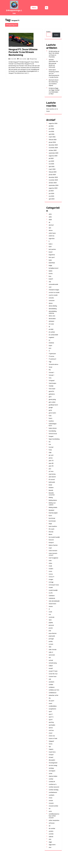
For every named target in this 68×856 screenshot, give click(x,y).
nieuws (51, 606)
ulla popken (52, 760)
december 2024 (53, 177)
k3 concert (52, 479)
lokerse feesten (53, 545)
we (49, 808)
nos (50, 614)
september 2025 (53, 153)
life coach (51, 529)
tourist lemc (52, 752)
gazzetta (51, 391)
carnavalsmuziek (53, 284)
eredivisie (51, 343)
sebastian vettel (53, 695)
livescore (51, 540)
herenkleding (52, 431)
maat (50, 548)
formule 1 (51, 375)
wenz (50, 811)
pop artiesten (53, 633)
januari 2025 (52, 174)
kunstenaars (52, 521)
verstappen (52, 771)
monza (51, 574)
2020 (50, 219)
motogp (51, 582)
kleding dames (53, 500)
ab (49, 222)
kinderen (51, 487)
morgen (51, 579)
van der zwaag (53, 765)
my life (51, 593)
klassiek (51, 490)
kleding (51, 497)
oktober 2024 (53, 182)
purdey (51, 641)
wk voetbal (52, 828)
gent (50, 396)
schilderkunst (52, 692)
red (50, 657)
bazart (50, 252)
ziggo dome (52, 844)
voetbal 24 (52, 781)
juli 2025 (51, 158)
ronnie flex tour (53, 674)
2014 (50, 214)
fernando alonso (53, 364)
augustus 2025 (53, 156)
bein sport (52, 257)
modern (51, 568)
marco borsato (53, 550)
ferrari (50, 367)
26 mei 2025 (13, 58)
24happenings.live (11, 25)
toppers (51, 749)
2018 (50, 217)
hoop (50, 450)
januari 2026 (52, 142)
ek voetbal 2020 (53, 335)
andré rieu (51, 236)
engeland (51, 337)
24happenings (33, 58)
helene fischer (53, 428)
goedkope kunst (53, 405)
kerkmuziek (52, 482)
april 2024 (51, 199)
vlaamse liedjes (53, 776)
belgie (50, 265)
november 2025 (53, 147)
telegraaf (51, 741)
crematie (51, 298)
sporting (51, 722)
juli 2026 (51, 126)
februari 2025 (52, 172)
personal (51, 625)
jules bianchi (52, 477)
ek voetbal (52, 332)
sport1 (50, 719)
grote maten (52, 413)
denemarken (52, 318)
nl (49, 609)
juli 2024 (51, 191)
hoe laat (51, 447)
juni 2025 (51, 161)
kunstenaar (52, 518)
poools (51, 628)
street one (52, 736)
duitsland (51, 321)
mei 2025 (51, 164)
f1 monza (51, 356)
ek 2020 (51, 329)
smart (50, 703)
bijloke (50, 271)
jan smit (51, 455)
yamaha (51, 831)
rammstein (52, 655)
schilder (51, 684)
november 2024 (53, 180)
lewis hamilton (53, 526)
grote (50, 410)
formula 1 (51, 372)
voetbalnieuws (53, 792)
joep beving (52, 474)
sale (50, 679)
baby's (50, 244)
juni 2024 (51, 193)
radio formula (52, 649)
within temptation (54, 820)
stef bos (51, 730)
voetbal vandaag (53, 789)
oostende (51, 617)
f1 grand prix (52, 353)
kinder (50, 485)
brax (50, 276)
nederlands (52, 598)
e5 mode (51, 324)
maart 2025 (52, 169)
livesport (51, 542)
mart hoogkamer (53, 558)
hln (50, 442)
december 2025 (53, 145)
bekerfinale (52, 263)
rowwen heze (52, 676)
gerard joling (52, 399)
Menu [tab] (34, 8)
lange (50, 523)
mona (50, 571)
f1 (49, 351)
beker (50, 260)
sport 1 (51, 714)
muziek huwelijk (53, 590)
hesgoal (51, 436)
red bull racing (53, 663)
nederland (51, 595)
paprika (51, 622)
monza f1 (51, 576)
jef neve (51, 471)
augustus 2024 (53, 188)
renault (51, 668)
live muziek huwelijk (54, 537)
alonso (51, 230)
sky (50, 698)
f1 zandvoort (52, 359)
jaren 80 (51, 463)
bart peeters (52, 249)
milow (50, 563)
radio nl (51, 652)
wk (49, 826)
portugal (51, 639)
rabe (50, 647)
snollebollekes (53, 706)
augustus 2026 (53, 123)
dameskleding (53, 308)
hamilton (51, 421)
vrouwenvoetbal (53, 806)
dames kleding (53, 306)
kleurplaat (51, 510)
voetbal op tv (52, 784)
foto (50, 378)
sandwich (51, 682)
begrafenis (52, 254)
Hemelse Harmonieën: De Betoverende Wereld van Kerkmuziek (53, 63)
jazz (50, 468)
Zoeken (48, 31)
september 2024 (53, 185)
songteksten (52, 709)
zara (50, 839)
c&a (50, 281)
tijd (50, 746)
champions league (54, 289)
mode (50, 566)
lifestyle (51, 532)
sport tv (51, 717)
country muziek (53, 295)
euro (50, 348)
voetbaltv (51, 795)
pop (50, 630)
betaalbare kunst (53, 268)
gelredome (52, 394)
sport (50, 711)
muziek (51, 587)
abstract (51, 225)
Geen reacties (23, 58)
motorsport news (54, 585)
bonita (50, 273)
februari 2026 (52, 139)
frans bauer (52, 388)
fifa (50, 370)
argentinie (51, 238)
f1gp (50, 361)
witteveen (52, 823)
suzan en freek (53, 738)
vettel (50, 773)
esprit (50, 345)
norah (50, 612)
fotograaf (51, 380)
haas (50, 415)
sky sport (51, 700)
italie (50, 452)
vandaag (51, 768)
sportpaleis (52, 725)
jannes (51, 458)
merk (50, 560)
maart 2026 (52, 137)
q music (51, 644)
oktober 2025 (53, 150)
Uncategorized (53, 763)
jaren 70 (51, 460)
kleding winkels (53, 507)
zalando (51, 836)
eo (49, 340)
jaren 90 (51, 466)
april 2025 (51, 166)
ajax (50, 228)
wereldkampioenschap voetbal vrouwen (54, 815)
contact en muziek (54, 292)
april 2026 (51, 134)
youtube (51, 834)
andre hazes (52, 233)
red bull (51, 660)
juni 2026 (51, 129)
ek (49, 326)
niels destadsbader (54, 601)
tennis (50, 744)
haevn (50, 418)
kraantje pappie (53, 513)
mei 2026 (51, 131)
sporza (51, 727)
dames (51, 303)
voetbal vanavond (54, 787)
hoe (50, 444)
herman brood (53, 433)
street (50, 733)
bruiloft (51, 279)
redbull (50, 665)
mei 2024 (51, 196)
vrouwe (51, 800)
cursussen (52, 300)
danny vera (52, 316)
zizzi (50, 847)
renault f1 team (53, 671)
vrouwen (51, 803)
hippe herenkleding (54, 439)
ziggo (50, 842)
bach (50, 246)
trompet (51, 754)
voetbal (51, 779)
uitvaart (51, 757)
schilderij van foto (54, 690)
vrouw (50, 798)
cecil (50, 287)
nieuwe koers (52, 603)
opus (50, 620)
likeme (50, 534)
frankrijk (51, 386)
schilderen (52, 687)
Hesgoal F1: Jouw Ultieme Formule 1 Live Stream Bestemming (23, 52)
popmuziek (52, 636)
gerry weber (52, 402)
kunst (50, 515)
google (51, 407)
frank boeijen (52, 383)
